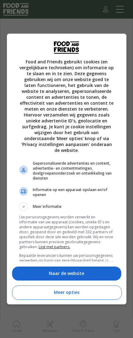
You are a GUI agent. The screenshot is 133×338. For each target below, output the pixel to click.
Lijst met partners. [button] (54, 246)
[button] (66, 206)
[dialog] (67, 169)
